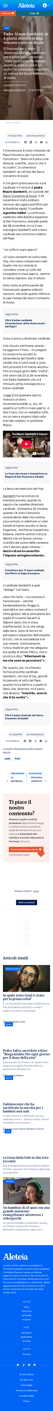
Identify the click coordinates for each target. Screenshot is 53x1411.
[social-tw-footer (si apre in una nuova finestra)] (29, 1365)
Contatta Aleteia (26, 1396)
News (26, 1307)
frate (17, 758)
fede (8, 1131)
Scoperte (26, 1319)
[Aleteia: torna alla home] (26, 5)
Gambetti (9, 496)
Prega (32, 13)
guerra (9, 1024)
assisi (7, 758)
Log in (36, 891)
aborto (9, 1078)
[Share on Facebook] (25, 142)
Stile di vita (27, 1311)
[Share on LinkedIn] (31, 142)
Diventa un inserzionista (26, 1390)
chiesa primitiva (13, 969)
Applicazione (26, 1337)
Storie (6, 21)
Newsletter (26, 1332)
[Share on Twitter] (36, 142)
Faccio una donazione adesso (24, 849)
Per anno (27, 1354)
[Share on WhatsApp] (46, 142)
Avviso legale (26, 1385)
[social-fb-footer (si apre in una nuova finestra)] (23, 1365)
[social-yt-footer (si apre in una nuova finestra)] (18, 1365)
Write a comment (26, 902)
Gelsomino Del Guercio (14, 90)
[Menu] (9, 5)
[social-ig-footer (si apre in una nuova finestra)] (35, 1365)
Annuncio (26, 1341)
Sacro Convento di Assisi (20, 196)
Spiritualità (26, 1315)
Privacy (26, 1401)
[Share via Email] (41, 142)
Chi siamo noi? (26, 1379)
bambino (10, 1181)
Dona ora (6, 13)
